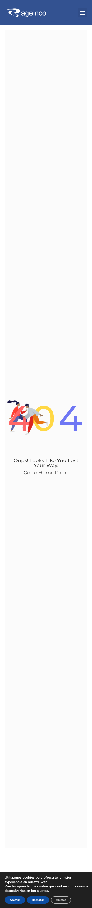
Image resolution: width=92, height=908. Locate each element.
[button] (82, 12)
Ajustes (61, 900)
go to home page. (46, 473)
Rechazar (38, 900)
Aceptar (15, 900)
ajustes (42, 891)
